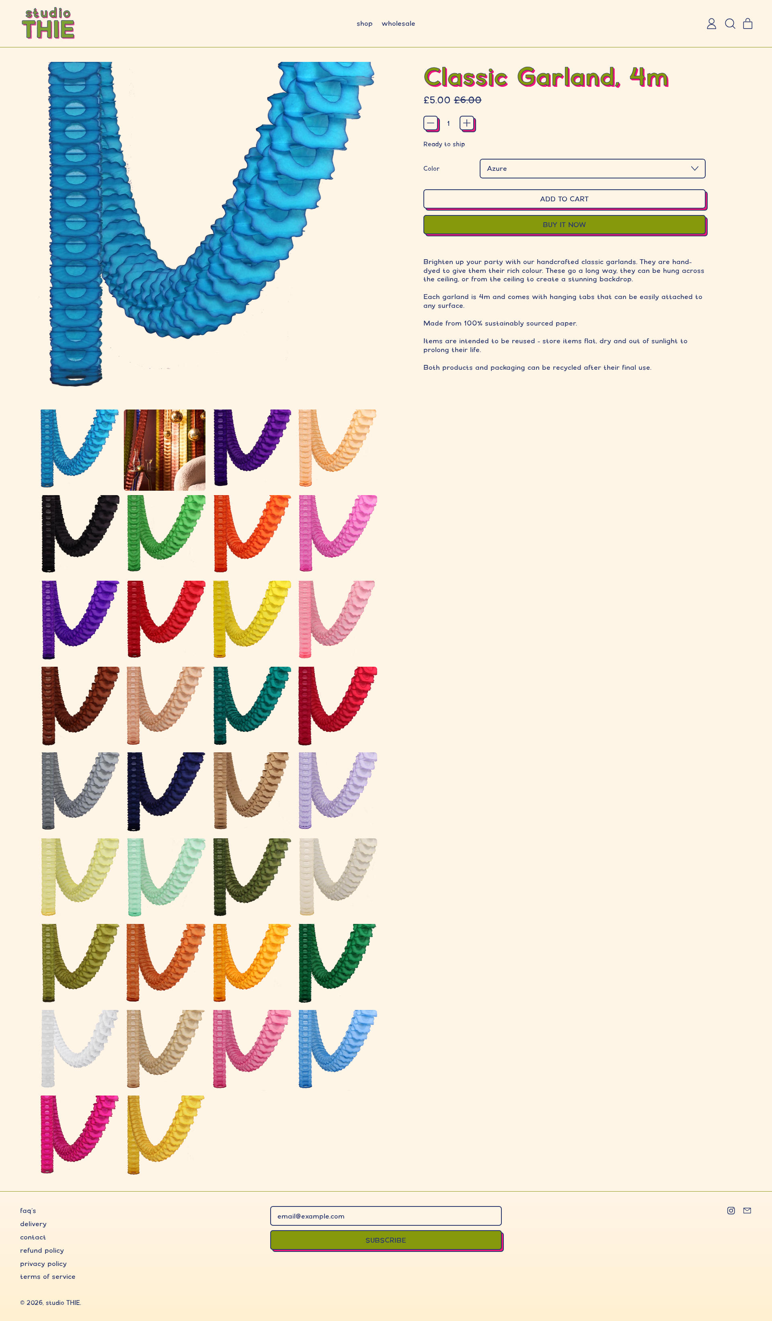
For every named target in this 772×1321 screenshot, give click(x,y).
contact (33, 1237)
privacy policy (43, 1263)
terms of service (48, 1276)
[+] (467, 123)
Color (431, 168)
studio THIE (63, 1303)
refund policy (42, 1250)
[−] (430, 123)
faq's (28, 1210)
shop (365, 23)
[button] (729, 23)
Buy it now (564, 224)
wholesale (398, 23)
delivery (33, 1223)
